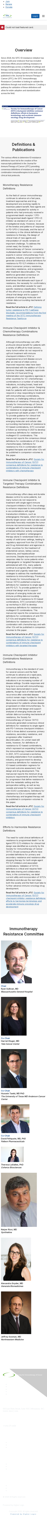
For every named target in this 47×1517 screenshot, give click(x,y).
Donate (9, 7)
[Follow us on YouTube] (9, 1391)
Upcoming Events (15, 1466)
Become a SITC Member (18, 1442)
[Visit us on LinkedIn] (9, 1384)
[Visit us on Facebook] (9, 1394)
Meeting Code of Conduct (19, 1486)
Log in (35, 16)
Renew (9, 4)
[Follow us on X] (9, 1389)
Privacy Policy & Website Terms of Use (24, 1490)
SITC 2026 (12, 1445)
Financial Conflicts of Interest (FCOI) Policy (25, 1488)
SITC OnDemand (15, 1469)
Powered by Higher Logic (23, 1514)
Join (8, 1)
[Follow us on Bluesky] (9, 1387)
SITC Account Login (16, 1447)
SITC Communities (15, 1464)
